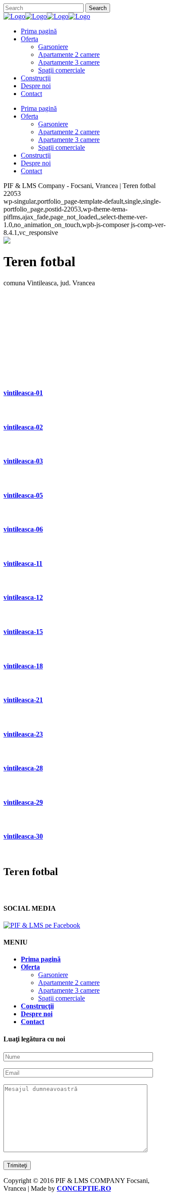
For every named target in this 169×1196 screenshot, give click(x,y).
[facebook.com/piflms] (41, 925)
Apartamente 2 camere (69, 982)
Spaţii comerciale (61, 998)
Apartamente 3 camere (69, 990)
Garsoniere (53, 974)
